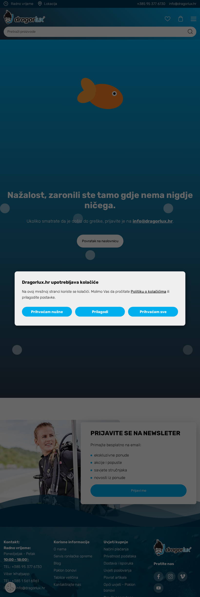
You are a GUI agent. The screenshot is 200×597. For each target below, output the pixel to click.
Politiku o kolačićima (148, 291)
